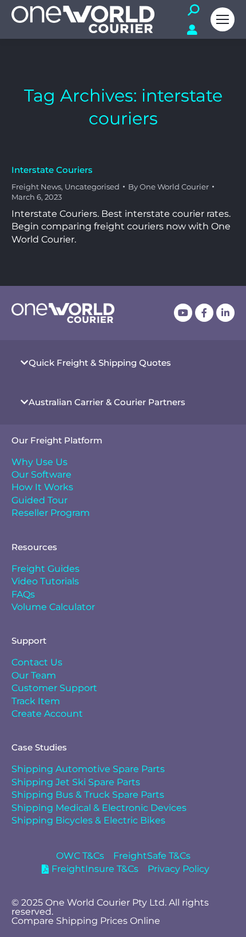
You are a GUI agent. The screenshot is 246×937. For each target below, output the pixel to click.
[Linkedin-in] (225, 313)
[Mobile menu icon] (223, 19)
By (168, 186)
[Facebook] (204, 313)
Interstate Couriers (52, 169)
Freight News (36, 186)
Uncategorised (92, 186)
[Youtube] (183, 313)
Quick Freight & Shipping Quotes (100, 362)
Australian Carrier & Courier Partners (107, 402)
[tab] (123, 363)
